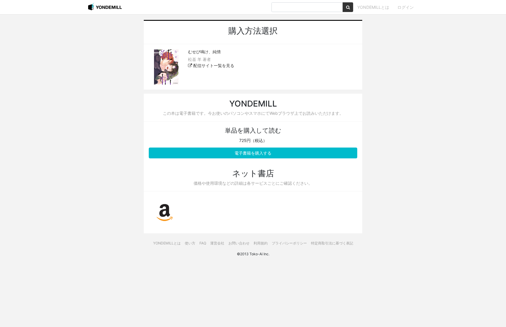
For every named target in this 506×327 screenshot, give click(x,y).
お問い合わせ (238, 243)
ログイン (405, 7)
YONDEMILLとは (373, 7)
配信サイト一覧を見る (213, 65)
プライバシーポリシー (289, 243)
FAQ (202, 243)
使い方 (190, 243)
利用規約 (261, 243)
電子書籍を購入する (253, 152)
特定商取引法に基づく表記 (332, 243)
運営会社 (217, 243)
